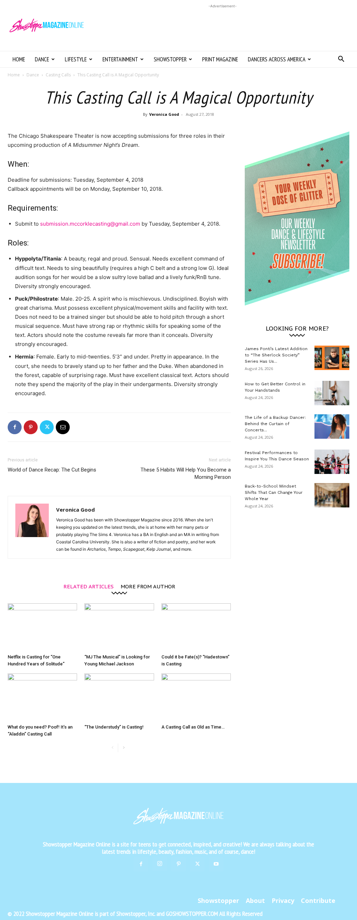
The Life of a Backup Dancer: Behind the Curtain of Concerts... (275, 423)
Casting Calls (58, 75)
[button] (341, 59)
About (255, 900)
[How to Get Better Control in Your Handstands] (331, 393)
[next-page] (123, 748)
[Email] (63, 427)
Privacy (283, 900)
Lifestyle (76, 59)
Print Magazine (220, 59)
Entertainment (120, 59)
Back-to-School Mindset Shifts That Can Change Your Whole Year (274, 492)
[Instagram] (160, 864)
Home (19, 59)
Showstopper (170, 59)
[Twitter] (47, 427)
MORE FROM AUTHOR (148, 586)
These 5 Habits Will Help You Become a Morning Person (185, 473)
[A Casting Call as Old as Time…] (196, 697)
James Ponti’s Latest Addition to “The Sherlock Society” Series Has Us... (276, 355)
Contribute (318, 900)
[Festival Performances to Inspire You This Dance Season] (331, 462)
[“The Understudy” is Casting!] (119, 697)
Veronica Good (164, 114)
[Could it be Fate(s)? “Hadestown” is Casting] (196, 627)
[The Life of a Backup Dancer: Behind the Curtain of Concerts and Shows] (331, 426)
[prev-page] (112, 748)
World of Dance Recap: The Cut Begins (52, 470)
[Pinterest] (31, 427)
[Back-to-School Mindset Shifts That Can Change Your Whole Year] (331, 495)
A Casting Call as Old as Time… (193, 727)
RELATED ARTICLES (88, 586)
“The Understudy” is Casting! (114, 727)
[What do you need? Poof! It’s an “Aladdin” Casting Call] (42, 697)
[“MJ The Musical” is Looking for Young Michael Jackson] (119, 627)
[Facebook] (15, 427)
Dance (42, 59)
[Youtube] (216, 864)
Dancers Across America (276, 59)
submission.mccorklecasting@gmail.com (90, 223)
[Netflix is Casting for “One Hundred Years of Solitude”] (42, 627)
